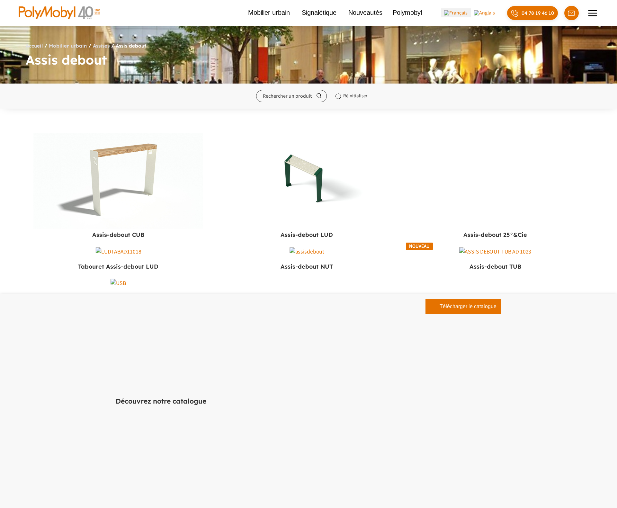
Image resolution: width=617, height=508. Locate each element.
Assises (101, 46)
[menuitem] (456, 12)
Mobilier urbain (68, 46)
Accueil (34, 46)
